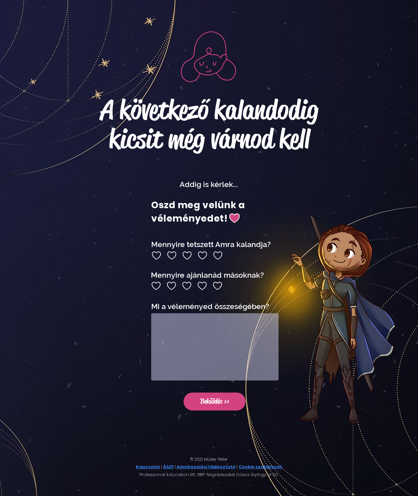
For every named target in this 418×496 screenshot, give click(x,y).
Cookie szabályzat (260, 467)
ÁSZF (168, 467)
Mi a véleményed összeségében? (210, 306)
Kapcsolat (148, 467)
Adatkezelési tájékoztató (206, 467)
